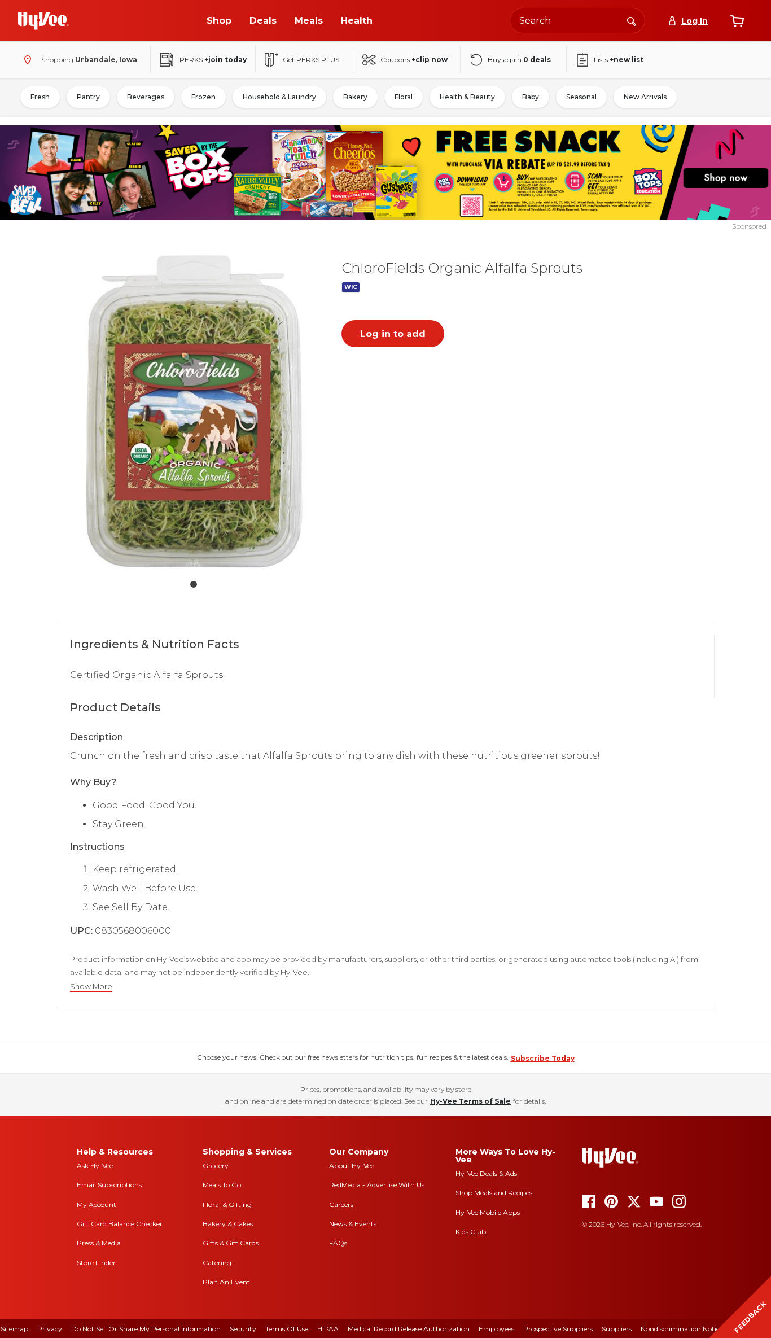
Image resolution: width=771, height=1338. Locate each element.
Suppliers (617, 1328)
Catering (217, 1262)
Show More (91, 986)
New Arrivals (645, 97)
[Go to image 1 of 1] (193, 584)
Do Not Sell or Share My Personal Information (146, 1328)
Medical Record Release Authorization (409, 1328)
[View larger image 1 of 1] (193, 409)
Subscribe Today (543, 1058)
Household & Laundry (279, 97)
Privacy (49, 1328)
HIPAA (328, 1328)
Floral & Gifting (227, 1204)
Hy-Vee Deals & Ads (486, 1173)
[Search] (631, 20)
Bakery (355, 97)
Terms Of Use (286, 1328)
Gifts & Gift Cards (231, 1243)
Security (243, 1328)
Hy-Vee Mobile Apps (487, 1212)
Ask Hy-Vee (95, 1165)
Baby (530, 97)
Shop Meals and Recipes (493, 1192)
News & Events (352, 1223)
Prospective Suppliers (558, 1328)
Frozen (203, 97)
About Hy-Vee (351, 1165)
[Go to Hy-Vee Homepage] (43, 21)
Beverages (145, 97)
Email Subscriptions (109, 1184)
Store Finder (96, 1262)
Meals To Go (222, 1184)
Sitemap (14, 1328)
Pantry (88, 97)
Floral (404, 97)
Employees (496, 1328)
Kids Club (470, 1231)
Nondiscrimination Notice (682, 1328)
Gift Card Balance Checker (120, 1223)
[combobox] (577, 20)
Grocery (216, 1165)
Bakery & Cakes (228, 1223)
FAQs (338, 1243)
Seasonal (581, 97)
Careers (341, 1204)
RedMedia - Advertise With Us (376, 1184)
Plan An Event (226, 1282)
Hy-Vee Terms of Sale (470, 1101)
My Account (96, 1204)
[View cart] (737, 21)
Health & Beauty (467, 97)
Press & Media (99, 1243)
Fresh (40, 97)
